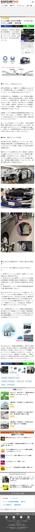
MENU (33, 2)
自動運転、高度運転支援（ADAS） (11, 377)
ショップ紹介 (4, 5)
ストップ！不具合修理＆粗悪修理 (11, 501)
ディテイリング (20, 5)
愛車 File (12, 5)
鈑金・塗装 (29, 5)
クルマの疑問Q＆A (7, 504)
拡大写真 (28, 52)
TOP (17, 514)
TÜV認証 (29, 381)
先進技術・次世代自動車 (9, 381)
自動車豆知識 (17, 504)
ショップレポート (14, 498)
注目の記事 (11, 384)
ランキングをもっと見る (17, 493)
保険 (4, 384)
